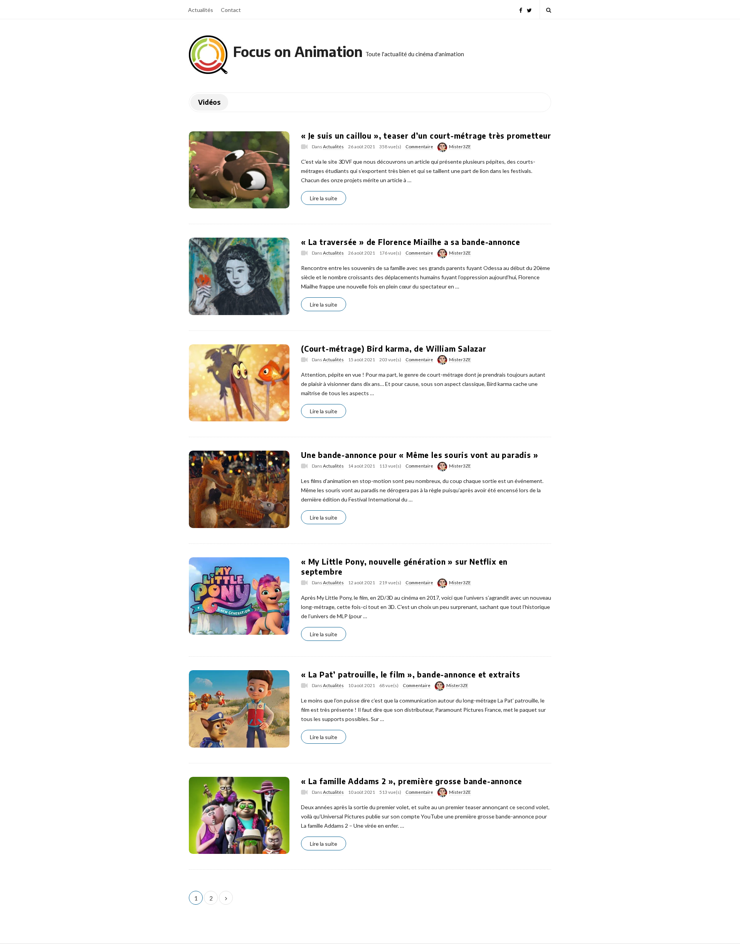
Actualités (200, 10)
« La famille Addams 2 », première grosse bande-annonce (411, 781)
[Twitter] (529, 9)
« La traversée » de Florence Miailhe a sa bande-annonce (410, 241)
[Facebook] (520, 9)
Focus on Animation (298, 51)
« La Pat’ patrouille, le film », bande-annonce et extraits (410, 674)
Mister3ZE (460, 146)
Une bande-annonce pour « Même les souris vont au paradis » (419, 454)
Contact (231, 10)
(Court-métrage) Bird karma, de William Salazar (393, 348)
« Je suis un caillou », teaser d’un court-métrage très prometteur (426, 135)
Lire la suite (323, 198)
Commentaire (419, 146)
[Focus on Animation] (208, 54)
